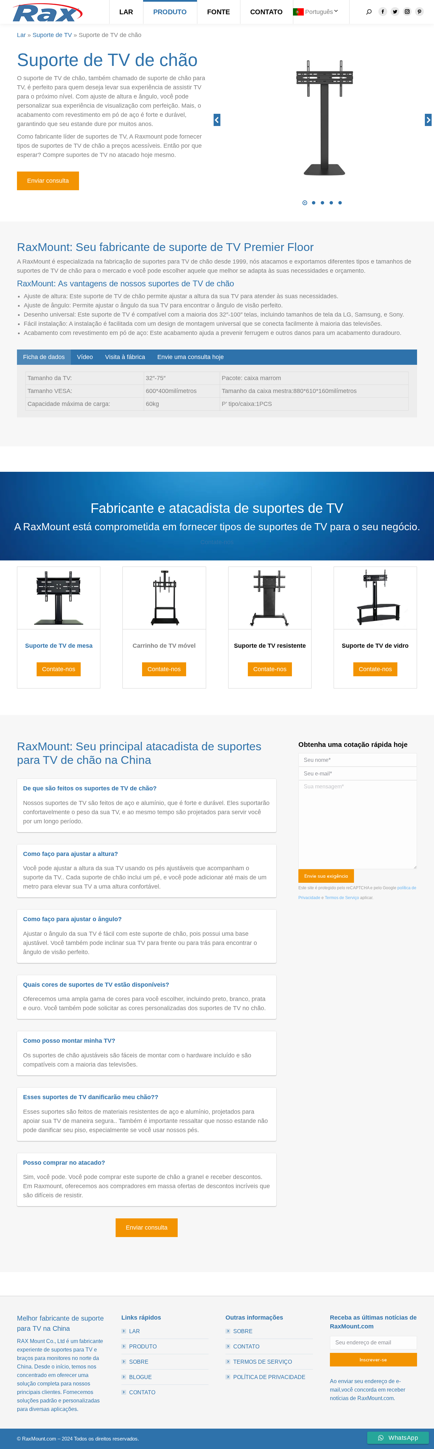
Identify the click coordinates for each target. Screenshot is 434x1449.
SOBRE (139, 1362)
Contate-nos (217, 542)
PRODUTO (143, 1346)
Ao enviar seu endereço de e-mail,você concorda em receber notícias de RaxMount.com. (367, 1389)
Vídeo (85, 357)
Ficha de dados (44, 357)
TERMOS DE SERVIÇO (262, 1362)
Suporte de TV (52, 35)
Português (319, 11)
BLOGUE (140, 1377)
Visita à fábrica (125, 357)
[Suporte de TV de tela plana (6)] (322, 120)
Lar (21, 35)
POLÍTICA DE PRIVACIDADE (269, 1377)
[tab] (44, 357)
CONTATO (142, 1392)
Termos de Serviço (342, 897)
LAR (134, 1331)
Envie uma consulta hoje (190, 357)
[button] (305, 202)
